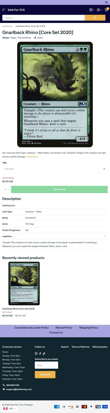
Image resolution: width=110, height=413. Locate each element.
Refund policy (100, 346)
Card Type (7, 211)
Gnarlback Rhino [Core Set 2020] (18, 308)
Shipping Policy (88, 327)
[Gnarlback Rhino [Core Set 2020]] (24, 283)
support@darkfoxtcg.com (19, 389)
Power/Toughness (11, 230)
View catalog (4, 10)
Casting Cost (8, 205)
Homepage (7, 26)
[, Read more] (92, 10)
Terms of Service (81, 346)
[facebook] (40, 353)
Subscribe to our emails (46, 359)
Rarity (5, 218)
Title (4, 162)
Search (65, 346)
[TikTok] (44, 353)
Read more (32, 156)
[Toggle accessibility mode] (106, 2)
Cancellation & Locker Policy (31, 327)
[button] (8, 186)
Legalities (7, 236)
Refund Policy (64, 327)
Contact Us (56, 332)
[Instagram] (36, 353)
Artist (5, 224)
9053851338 (12, 385)
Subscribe (45, 374)
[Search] (95, 18)
